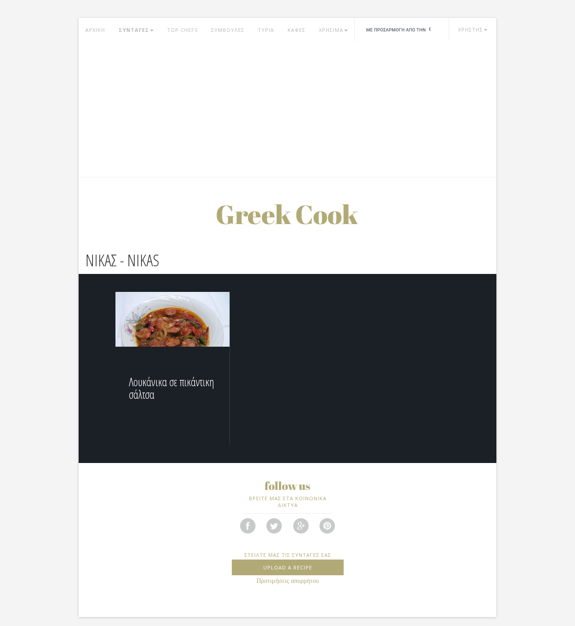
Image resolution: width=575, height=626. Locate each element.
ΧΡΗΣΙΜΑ (331, 29)
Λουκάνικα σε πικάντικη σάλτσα (171, 388)
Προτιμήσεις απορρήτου (288, 581)
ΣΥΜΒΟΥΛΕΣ (227, 29)
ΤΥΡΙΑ (266, 29)
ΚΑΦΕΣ (296, 29)
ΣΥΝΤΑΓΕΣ (134, 29)
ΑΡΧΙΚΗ (95, 29)
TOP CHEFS (182, 29)
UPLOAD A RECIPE (287, 567)
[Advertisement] (287, 109)
